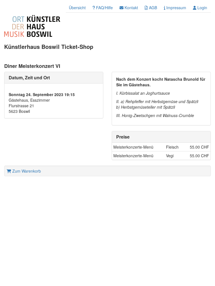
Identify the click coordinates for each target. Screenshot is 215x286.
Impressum (175, 7)
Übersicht (77, 7)
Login (201, 7)
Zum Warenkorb (26, 171)
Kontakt (130, 7)
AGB (152, 7)
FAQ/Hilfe (104, 7)
